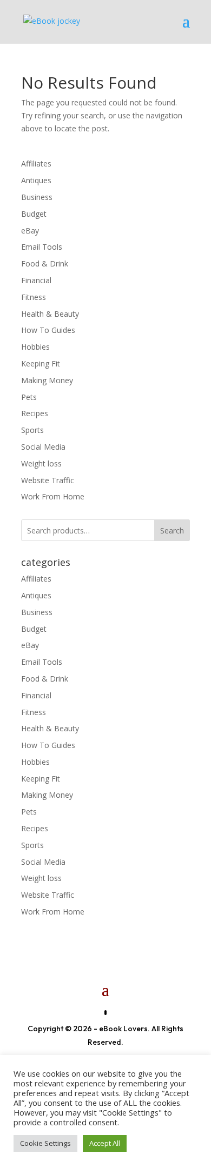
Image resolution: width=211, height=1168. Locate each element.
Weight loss (41, 463)
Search (172, 530)
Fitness (33, 297)
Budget (34, 214)
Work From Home (52, 496)
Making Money (47, 380)
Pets (29, 397)
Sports (32, 430)
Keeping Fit (40, 363)
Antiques (36, 180)
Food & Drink (44, 263)
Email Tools (41, 247)
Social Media (43, 447)
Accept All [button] (104, 1143)
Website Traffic (47, 480)
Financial (36, 280)
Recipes (34, 413)
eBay (30, 230)
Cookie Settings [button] (45, 1143)
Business (36, 197)
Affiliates (36, 163)
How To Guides (48, 330)
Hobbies (35, 347)
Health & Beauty (50, 314)
